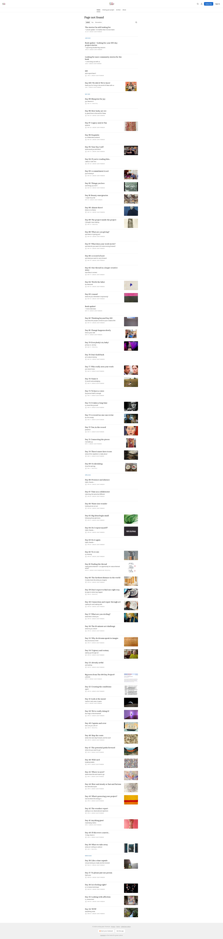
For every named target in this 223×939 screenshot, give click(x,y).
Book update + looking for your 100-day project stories (101, 44)
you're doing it (89, 173)
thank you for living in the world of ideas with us (99, 85)
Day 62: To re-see (92, 552)
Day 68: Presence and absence (97, 480)
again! (87, 689)
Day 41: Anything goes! (94, 820)
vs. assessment (89, 899)
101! (86, 71)
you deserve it (89, 101)
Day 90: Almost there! (94, 208)
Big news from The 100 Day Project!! (100, 675)
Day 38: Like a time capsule (96, 860)
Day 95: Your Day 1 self (94, 147)
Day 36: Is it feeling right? (96, 885)
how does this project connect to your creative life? (100, 320)
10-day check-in (90, 835)
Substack (102, 935)
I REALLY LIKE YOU (90, 161)
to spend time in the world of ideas (95, 113)
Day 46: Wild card (92, 760)
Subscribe (208, 4)
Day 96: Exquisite (92, 135)
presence (87, 429)
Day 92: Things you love (95, 183)
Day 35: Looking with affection (98, 897)
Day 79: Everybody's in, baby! (97, 342)
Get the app (120, 931)
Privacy (113, 926)
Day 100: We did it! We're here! (97, 83)
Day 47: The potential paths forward (100, 748)
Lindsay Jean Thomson (95, 31)
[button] (98, 10)
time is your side (90, 332)
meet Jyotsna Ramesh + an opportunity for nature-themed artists (102, 567)
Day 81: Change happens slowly (98, 330)
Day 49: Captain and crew (95, 723)
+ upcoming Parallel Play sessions (95, 47)
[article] (111, 30)
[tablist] (94, 22)
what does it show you (92, 616)
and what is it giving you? (92, 234)
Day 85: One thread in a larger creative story (101, 269)
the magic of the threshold (93, 713)
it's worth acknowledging (92, 381)
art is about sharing (91, 357)
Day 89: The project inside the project (100, 220)
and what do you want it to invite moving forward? (100, 246)
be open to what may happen (94, 592)
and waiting (88, 665)
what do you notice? (91, 628)
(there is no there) (90, 210)
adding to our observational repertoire (96, 811)
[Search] (197, 4)
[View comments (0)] (98, 106)
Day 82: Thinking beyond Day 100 (98, 318)
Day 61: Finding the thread (96, 564)
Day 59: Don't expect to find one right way (102, 590)
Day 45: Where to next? (94, 772)
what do (87, 125)
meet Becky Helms (90, 823)
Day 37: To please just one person (98, 873)
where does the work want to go (94, 774)
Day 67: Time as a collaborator (97, 492)
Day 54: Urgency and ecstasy (97, 650)
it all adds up (89, 442)
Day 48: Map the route (94, 735)
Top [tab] (92, 22)
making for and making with (93, 604)
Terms (118, 926)
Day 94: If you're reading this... (97, 159)
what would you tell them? (93, 149)
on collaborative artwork (92, 137)
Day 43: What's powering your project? (101, 796)
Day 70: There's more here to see (98, 451)
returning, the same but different (95, 494)
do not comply (89, 417)
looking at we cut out (91, 506)
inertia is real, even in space (93, 701)
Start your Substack (107, 931)
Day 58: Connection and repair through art (103, 602)
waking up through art (92, 653)
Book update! (90, 306)
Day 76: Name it (91, 379)
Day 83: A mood (91, 294)
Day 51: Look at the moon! (95, 699)
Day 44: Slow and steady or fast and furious (103, 784)
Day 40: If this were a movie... (97, 833)
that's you (88, 875)
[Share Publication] (201, 4)
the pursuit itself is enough (93, 393)
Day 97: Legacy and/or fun (96, 123)
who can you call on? (91, 725)
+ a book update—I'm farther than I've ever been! (100, 30)
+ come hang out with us (92, 61)
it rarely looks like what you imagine (96, 580)
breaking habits (89, 762)
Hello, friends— (89, 482)
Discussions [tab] (98, 22)
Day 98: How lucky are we (95, 111)
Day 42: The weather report (96, 808)
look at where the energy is (93, 799)
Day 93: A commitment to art (97, 171)
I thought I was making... (92, 222)
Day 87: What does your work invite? (100, 244)
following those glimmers (92, 518)
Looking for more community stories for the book (103, 58)
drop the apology (90, 466)
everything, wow (90, 911)
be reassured (89, 284)
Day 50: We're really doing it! (97, 711)
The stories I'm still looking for (98, 27)
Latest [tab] (88, 22)
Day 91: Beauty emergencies (96, 195)
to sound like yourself (91, 405)
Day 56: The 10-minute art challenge (100, 626)
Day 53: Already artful (94, 663)
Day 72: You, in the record (95, 427)
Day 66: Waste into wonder (96, 504)
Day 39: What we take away (96, 845)
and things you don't (91, 185)
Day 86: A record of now (95, 256)
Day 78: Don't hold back (94, 355)
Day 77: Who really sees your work (99, 367)
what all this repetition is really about (96, 454)
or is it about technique (92, 887)
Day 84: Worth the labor (95, 282)
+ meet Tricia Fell (90, 198)
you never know (90, 369)
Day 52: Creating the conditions (98, 687)
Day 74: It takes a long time (96, 403)
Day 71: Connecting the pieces (97, 439)
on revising (88, 554)
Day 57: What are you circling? (97, 614)
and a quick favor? (90, 73)
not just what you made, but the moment (97, 863)
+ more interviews (90, 309)
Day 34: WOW (90, 909)
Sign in (217, 4)
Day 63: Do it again (92, 540)
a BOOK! (87, 677)
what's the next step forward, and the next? (98, 738)
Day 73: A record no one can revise (99, 415)
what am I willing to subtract (93, 847)
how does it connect (91, 272)
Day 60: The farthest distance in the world (102, 578)
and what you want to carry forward (96, 258)
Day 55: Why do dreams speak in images (101, 638)
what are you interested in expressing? (96, 296)
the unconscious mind (91, 640)
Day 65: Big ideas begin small (97, 516)
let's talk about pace (91, 786)
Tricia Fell (95, 103)
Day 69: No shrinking (93, 464)
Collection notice (126, 926)
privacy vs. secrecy (90, 345)
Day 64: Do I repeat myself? (96, 528)
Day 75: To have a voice (94, 391)
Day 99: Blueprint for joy (95, 99)
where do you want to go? (93, 750)
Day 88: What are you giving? (97, 232)
